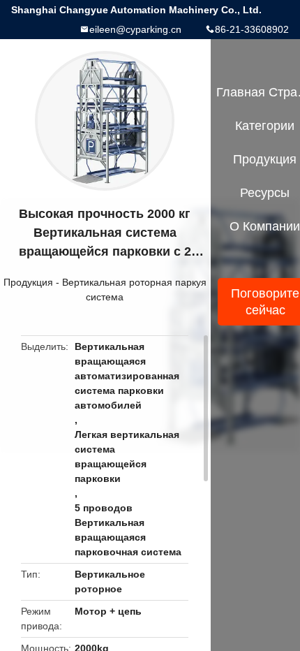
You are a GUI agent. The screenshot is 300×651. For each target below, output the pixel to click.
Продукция (28, 282)
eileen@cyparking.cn (135, 29)
